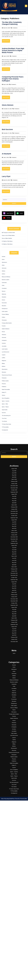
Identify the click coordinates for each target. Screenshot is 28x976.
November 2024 (14, 513)
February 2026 (14, 481)
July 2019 (14, 628)
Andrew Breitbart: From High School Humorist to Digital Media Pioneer (13, 50)
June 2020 (14, 611)
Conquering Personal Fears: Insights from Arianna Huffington (13, 79)
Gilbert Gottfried (8, 238)
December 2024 (14, 511)
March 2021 (14, 592)
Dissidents (4, 297)
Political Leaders (5, 380)
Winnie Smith (12, 232)
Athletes (3, 270)
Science (3, 395)
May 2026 (14, 475)
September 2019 (14, 624)
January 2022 (14, 571)
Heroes (3, 331)
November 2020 (14, 601)
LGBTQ (3, 357)
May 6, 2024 (6, 84)
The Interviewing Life (6, 415)
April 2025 (14, 502)
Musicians (4, 372)
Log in (14, 653)
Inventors (4, 343)
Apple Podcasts (10, 213)
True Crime (4, 418)
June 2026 (14, 472)
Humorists (4, 337)
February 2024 (14, 532)
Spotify (21, 213)
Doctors (3, 299)
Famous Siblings (5, 314)
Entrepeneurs (4, 308)
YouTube (8, 217)
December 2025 (14, 485)
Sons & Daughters (5, 398)
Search (4, 13)
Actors (3, 259)
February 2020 (14, 620)
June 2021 (14, 586)
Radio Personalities (6, 389)
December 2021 (14, 573)
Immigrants (4, 340)
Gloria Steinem (7, 105)
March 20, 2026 (6, 27)
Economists (4, 302)
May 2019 (14, 633)
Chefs (3, 285)
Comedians (4, 288)
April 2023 (14, 554)
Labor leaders (5, 349)
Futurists (3, 325)
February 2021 (14, 594)
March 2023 (14, 556)
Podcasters (4, 377)
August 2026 (14, 468)
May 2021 (14, 588)
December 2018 (14, 641)
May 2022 (14, 562)
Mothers (3, 366)
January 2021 (14, 596)
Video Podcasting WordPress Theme (9, 798)
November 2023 (14, 539)
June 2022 (14, 560)
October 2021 (14, 577)
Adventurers (4, 262)
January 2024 (14, 534)
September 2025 (14, 492)
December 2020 (14, 598)
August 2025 (14, 494)
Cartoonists (4, 282)
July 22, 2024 (6, 56)
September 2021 (14, 579)
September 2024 (14, 517)
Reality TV (4, 392)
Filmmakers (4, 320)
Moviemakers (4, 369)
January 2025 (14, 509)
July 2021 (14, 583)
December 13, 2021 (7, 108)
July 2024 (14, 522)
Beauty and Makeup (6, 276)
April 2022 (14, 564)
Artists (3, 265)
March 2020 (14, 618)
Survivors (4, 412)
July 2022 (14, 558)
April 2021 (14, 590)
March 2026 (14, 479)
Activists (3, 256)
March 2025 (14, 504)
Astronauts (4, 268)
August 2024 (14, 519)
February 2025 (14, 507)
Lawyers (3, 354)
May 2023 (14, 551)
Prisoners (4, 383)
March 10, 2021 (6, 180)
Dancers (3, 291)
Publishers (4, 386)
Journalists (4, 346)
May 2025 (14, 500)
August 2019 (14, 626)
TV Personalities (5, 427)
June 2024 (14, 524)
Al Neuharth (6, 154)
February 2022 (14, 569)
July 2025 (14, 496)
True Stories (4, 421)
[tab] (26, 6)
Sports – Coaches (5, 401)
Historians (4, 334)
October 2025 (14, 489)
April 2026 (14, 477)
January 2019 (14, 639)
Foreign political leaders (7, 323)
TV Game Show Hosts (6, 424)
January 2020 (14, 622)
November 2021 (14, 575)
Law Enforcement (5, 351)
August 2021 (14, 581)
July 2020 (14, 609)
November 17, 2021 (7, 133)
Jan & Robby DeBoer (10, 235)
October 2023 (14, 541)
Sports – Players (5, 406)
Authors (3, 273)
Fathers (3, 317)
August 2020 (14, 607)
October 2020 (14, 603)
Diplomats (4, 294)
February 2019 (14, 637)
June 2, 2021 (6, 157)
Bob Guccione (7, 129)
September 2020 (14, 605)
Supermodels (4, 409)
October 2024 (14, 515)
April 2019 (14, 635)
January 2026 (14, 483)
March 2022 (14, 566)
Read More (6, 41)
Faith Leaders (5, 311)
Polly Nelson (10, 241)
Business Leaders (5, 279)
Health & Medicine (5, 328)
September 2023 (14, 543)
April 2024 (14, 528)
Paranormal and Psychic (7, 375)
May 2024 (14, 526)
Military (3, 363)
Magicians (4, 360)
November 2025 (14, 487)
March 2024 (14, 530)
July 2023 (14, 547)
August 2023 (14, 545)
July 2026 (14, 470)
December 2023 (14, 536)
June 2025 (14, 498)
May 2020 (14, 613)
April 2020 (14, 615)
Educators (4, 305)
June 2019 (14, 630)
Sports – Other (5, 403)
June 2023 (14, 549)
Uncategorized (5, 429)
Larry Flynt (6, 176)
